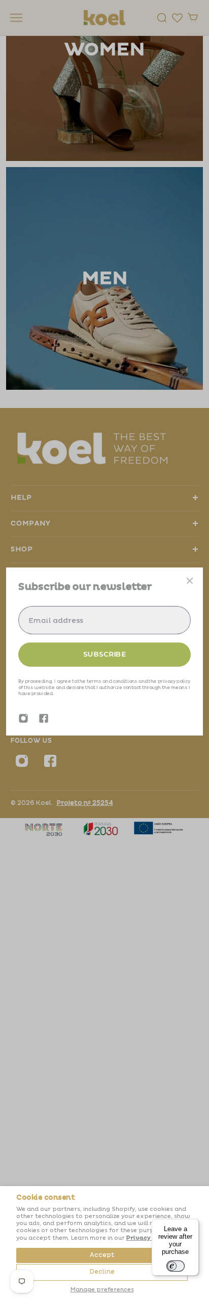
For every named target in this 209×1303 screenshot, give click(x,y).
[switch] (175, 1266)
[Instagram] (23, 718)
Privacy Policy (148, 1238)
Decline (102, 1272)
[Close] (190, 581)
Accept (102, 1255)
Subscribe (104, 654)
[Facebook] (44, 718)
